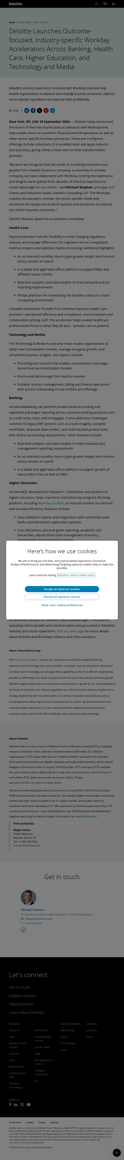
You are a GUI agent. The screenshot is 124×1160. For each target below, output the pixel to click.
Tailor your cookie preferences (62, 605)
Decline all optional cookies (62, 597)
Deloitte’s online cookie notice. (76, 575)
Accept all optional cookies (62, 589)
